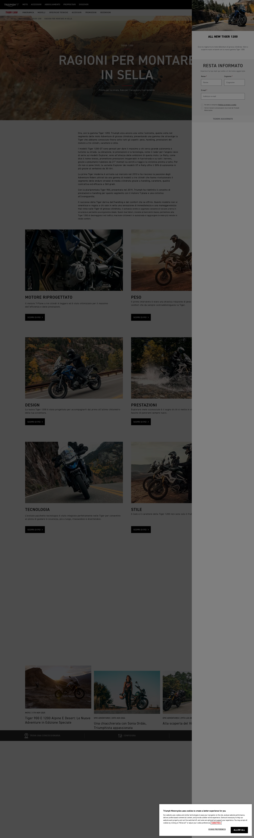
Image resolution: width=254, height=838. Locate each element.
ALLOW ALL (239, 830)
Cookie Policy (216, 823)
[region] (205, 820)
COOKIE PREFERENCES (217, 829)
